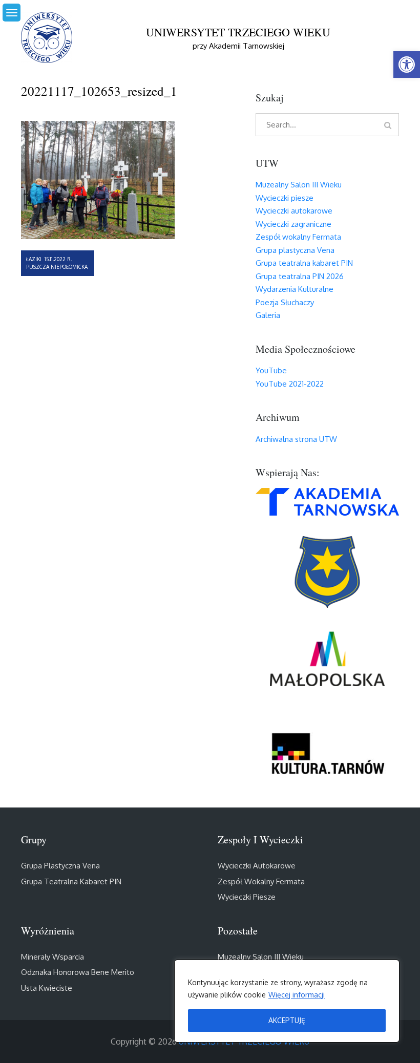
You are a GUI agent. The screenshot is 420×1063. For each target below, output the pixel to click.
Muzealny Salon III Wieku (299, 184)
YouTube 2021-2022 (290, 384)
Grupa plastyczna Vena (295, 250)
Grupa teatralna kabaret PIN (304, 263)
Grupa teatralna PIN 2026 (300, 276)
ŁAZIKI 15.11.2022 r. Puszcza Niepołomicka (57, 263)
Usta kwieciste (46, 988)
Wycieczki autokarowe (294, 211)
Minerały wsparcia (52, 957)
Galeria (268, 315)
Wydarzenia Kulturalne (294, 289)
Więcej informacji (296, 994)
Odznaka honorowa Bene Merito (77, 972)
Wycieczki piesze (284, 198)
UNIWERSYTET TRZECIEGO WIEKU (238, 32)
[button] (406, 64)
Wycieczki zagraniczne (293, 224)
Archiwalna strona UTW (296, 439)
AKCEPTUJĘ (286, 1020)
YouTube (271, 370)
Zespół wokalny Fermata (298, 237)
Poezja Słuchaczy (285, 302)
